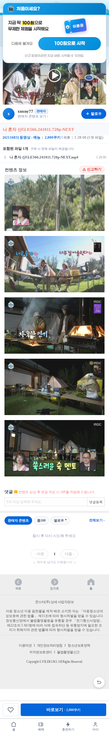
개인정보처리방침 (50, 645)
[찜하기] (10, 709)
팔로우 (59, 520)
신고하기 (94, 169)
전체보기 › (97, 520)
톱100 (41, 520)
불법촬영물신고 (68, 652)
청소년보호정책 (79, 645)
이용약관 (25, 645)
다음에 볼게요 (22, 44)
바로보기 (63, 709)
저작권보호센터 (40, 652)
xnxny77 (25, 111)
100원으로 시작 (69, 43)
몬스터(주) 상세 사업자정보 (54, 602)
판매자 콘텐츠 (18, 520)
